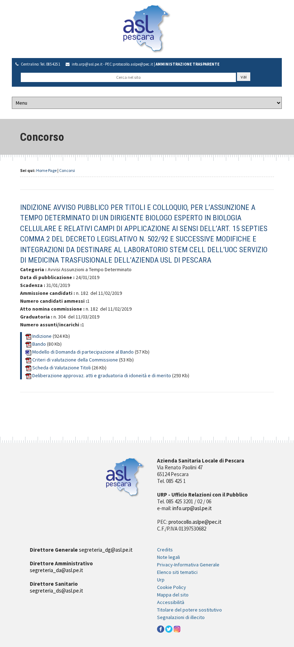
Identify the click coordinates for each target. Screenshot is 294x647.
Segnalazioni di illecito (181, 617)
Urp (161, 579)
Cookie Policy (171, 587)
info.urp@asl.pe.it (87, 64)
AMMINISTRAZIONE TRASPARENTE (187, 64)
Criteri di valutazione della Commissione (75, 359)
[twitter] (168, 628)
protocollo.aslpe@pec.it (133, 64)
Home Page (46, 170)
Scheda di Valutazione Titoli (62, 367)
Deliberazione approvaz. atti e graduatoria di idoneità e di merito (102, 375)
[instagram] (177, 628)
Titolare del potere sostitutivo (189, 610)
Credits (165, 549)
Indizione (42, 336)
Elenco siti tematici (177, 572)
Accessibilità (170, 602)
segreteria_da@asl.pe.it (56, 570)
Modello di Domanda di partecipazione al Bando (83, 352)
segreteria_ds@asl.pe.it (56, 590)
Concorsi (67, 170)
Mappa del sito (173, 594)
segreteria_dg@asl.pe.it (106, 549)
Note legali (168, 557)
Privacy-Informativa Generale (188, 564)
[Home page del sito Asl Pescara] (147, 28)
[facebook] (160, 628)
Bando (39, 344)
